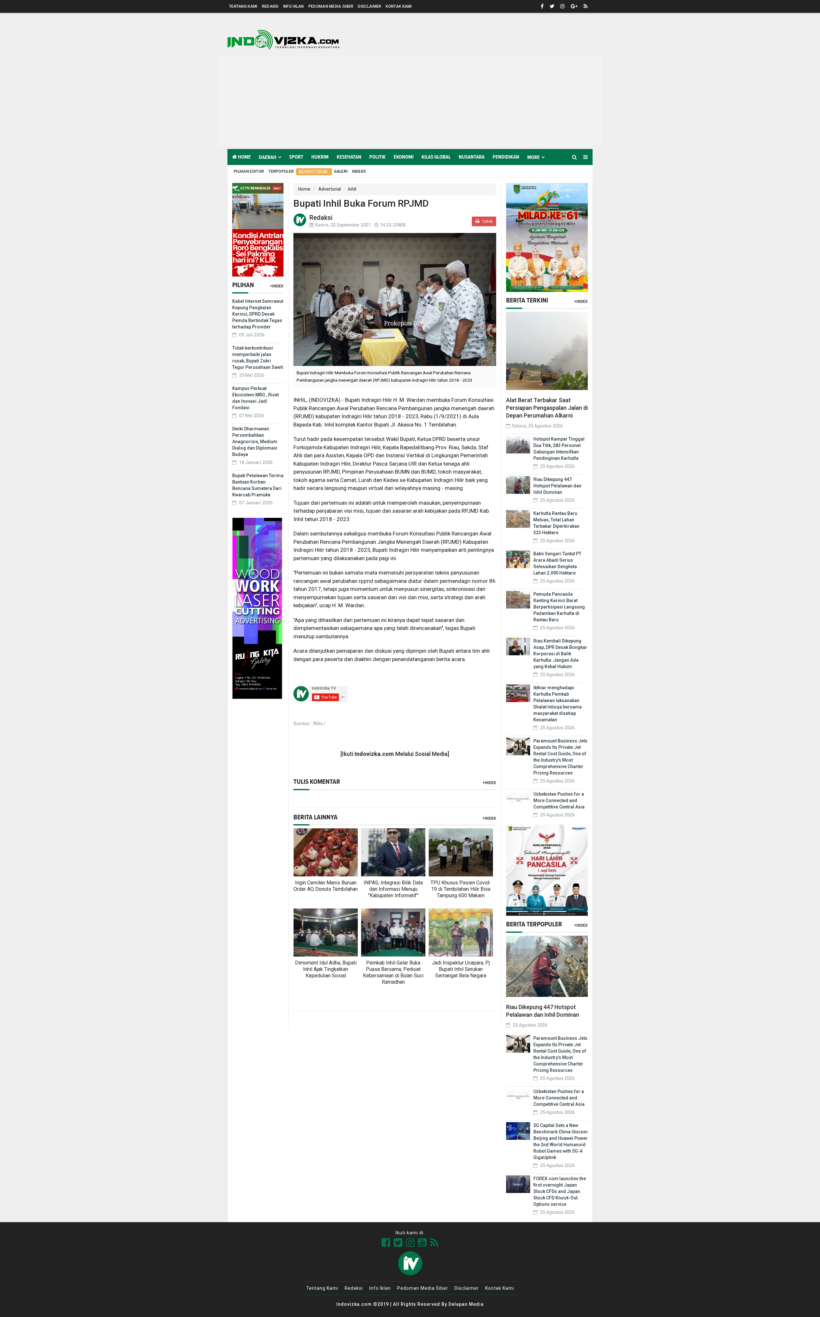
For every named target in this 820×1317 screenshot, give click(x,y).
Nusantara (472, 157)
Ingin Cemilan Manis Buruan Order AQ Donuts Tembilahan (325, 886)
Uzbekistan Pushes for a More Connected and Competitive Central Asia (559, 800)
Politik (377, 157)
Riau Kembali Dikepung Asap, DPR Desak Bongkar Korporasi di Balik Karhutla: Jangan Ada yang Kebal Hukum (560, 653)
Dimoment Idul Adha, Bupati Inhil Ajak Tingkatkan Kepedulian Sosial (326, 969)
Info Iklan (293, 6)
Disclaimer (369, 6)
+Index (276, 286)
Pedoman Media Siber (331, 6)
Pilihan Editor (249, 171)
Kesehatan (349, 157)
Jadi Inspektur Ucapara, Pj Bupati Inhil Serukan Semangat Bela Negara (461, 969)
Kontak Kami (399, 6)
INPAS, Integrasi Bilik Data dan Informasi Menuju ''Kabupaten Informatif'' (393, 889)
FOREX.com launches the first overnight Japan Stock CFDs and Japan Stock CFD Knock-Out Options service (559, 1191)
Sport (296, 157)
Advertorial (314, 171)
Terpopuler (281, 171)
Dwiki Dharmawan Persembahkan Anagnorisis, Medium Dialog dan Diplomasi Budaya (254, 441)
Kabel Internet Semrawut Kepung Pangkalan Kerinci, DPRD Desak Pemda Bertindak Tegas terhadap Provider (257, 314)
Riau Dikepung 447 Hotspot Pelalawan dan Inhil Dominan (557, 486)
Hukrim (320, 157)
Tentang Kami (243, 6)
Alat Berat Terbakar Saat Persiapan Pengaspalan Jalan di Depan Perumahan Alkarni (547, 408)
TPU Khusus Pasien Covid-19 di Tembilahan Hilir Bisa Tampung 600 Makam (460, 889)
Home (244, 157)
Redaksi (270, 6)
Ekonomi (404, 157)
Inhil (352, 189)
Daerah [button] (267, 157)
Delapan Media (466, 1304)
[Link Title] (385, 1243)
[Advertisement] (410, 101)
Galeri (341, 171)
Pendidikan (506, 157)
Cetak (487, 221)
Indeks (359, 171)
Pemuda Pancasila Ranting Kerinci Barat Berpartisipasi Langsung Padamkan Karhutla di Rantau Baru (559, 607)
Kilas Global (436, 157)
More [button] (533, 157)
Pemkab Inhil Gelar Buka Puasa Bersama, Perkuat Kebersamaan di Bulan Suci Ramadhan (393, 972)
